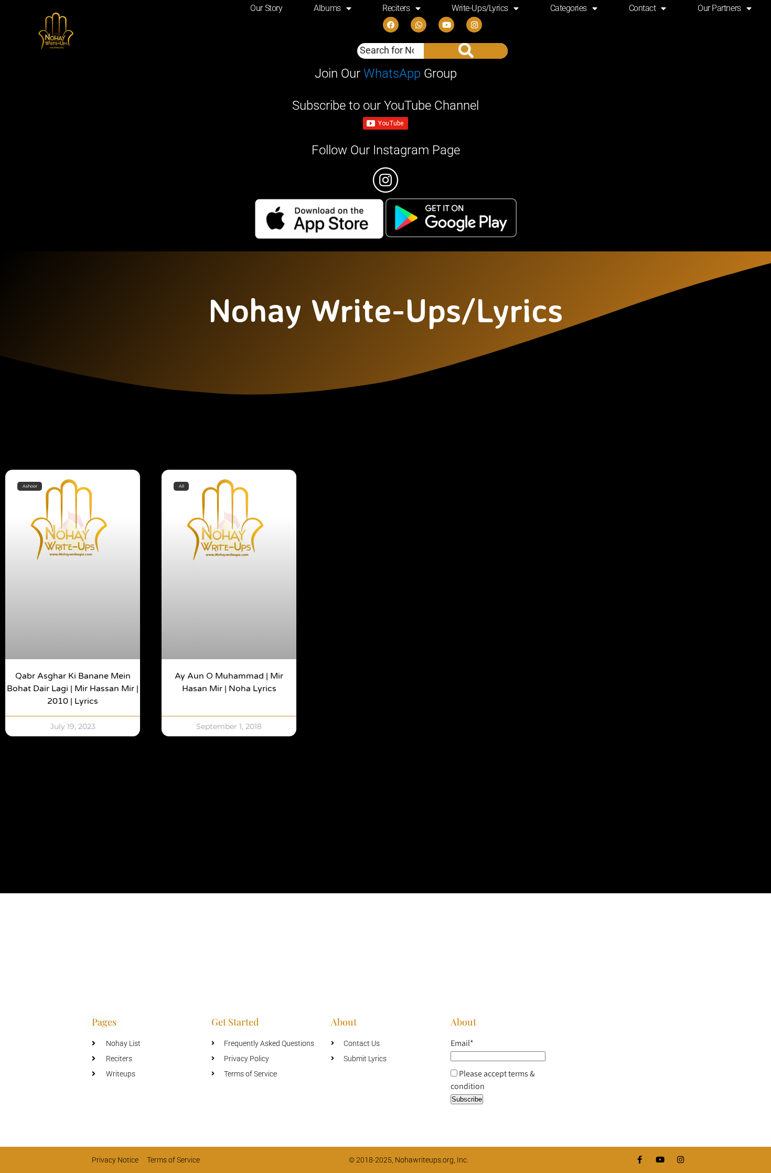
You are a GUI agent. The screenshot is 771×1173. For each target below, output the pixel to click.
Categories (568, 8)
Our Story (266, 8)
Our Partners (719, 8)
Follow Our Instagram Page (386, 150)
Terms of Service (173, 1160)
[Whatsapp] (418, 25)
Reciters (396, 8)
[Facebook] (391, 25)
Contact (642, 8)
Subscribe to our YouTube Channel (385, 105)
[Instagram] (474, 25)
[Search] (466, 51)
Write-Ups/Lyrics (480, 8)
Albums (327, 8)
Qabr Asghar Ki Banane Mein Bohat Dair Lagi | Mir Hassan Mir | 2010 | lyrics (72, 688)
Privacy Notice (115, 1160)
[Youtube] (446, 25)
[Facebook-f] (640, 1160)
